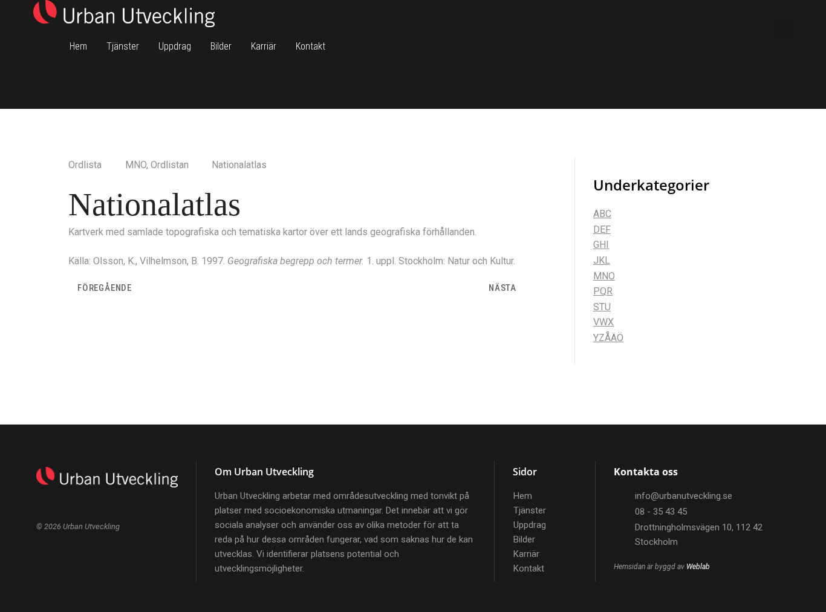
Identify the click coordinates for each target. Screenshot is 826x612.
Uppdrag (174, 46)
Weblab (698, 566)
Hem (78, 46)
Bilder (221, 46)
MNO (135, 165)
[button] (783, 29)
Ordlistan (170, 165)
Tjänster (122, 46)
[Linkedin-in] (739, 29)
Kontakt (310, 46)
